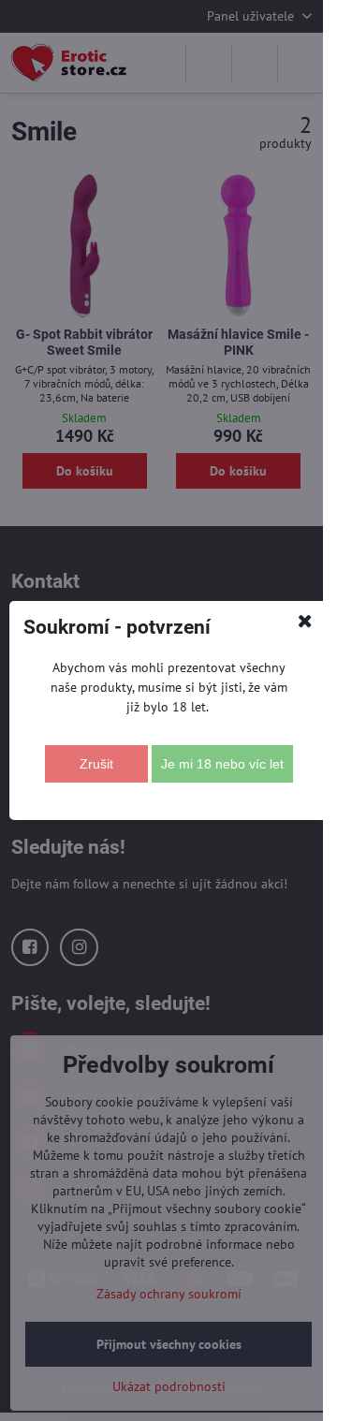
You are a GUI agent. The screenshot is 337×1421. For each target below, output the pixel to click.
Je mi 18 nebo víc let (222, 763)
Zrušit (96, 763)
